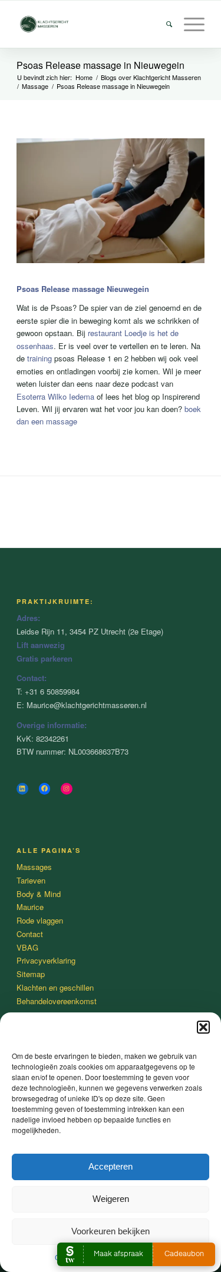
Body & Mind (39, 893)
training (39, 358)
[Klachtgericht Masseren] (92, 24)
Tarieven (31, 880)
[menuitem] (163, 24)
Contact (30, 933)
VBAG (27, 947)
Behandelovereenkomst (57, 1001)
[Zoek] (163, 24)
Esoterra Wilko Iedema (55, 396)
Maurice (30, 906)
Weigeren (111, 1199)
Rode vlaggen (40, 920)
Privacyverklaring (46, 960)
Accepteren (110, 1166)
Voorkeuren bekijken (110, 1231)
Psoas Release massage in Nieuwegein (100, 65)
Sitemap (31, 973)
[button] (203, 1027)
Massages (34, 866)
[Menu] (188, 24)
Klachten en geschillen (55, 987)
